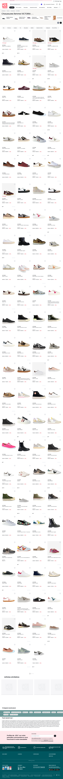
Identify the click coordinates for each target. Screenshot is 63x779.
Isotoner (31, 712)
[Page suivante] (33, 673)
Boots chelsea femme (14, 714)
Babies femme (25, 712)
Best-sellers (49, 7)
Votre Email (34, 733)
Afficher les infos (31, 760)
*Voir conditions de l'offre (36, 738)
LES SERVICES (20, 754)
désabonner (46, 740)
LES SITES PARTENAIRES (52, 754)
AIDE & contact (4, 754)
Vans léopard (6, 714)
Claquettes (54, 712)
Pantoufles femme (37, 712)
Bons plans (26, 7)
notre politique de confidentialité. (47, 741)
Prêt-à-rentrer (18, 7)
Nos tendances (42, 7)
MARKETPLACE (51, 756)
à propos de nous (36, 754)
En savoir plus (58, 767)
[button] (59, 4)
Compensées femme (46, 712)
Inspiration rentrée (33, 7)
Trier (3, 27)
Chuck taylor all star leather (16, 712)
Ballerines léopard (7, 712)
